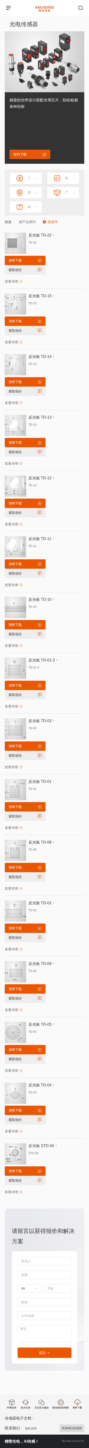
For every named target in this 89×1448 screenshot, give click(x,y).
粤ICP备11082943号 (73, 1441)
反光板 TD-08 (40, 842)
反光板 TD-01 (40, 782)
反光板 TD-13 (40, 417)
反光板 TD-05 (40, 1024)
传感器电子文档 (18, 1418)
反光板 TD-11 (39, 539)
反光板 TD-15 (40, 296)
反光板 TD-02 (40, 903)
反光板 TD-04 (40, 1085)
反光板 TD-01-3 (41, 660)
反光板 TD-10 (40, 599)
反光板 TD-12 (40, 478)
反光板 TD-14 (40, 357)
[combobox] (27, 1288)
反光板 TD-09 (40, 964)
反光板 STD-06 (41, 1146)
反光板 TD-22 (40, 235)
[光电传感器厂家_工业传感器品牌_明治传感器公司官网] (44, 5)
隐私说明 (31, 1428)
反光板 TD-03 (40, 721)
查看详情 (11, 281)
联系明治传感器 (72, 1428)
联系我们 (12, 1428)
